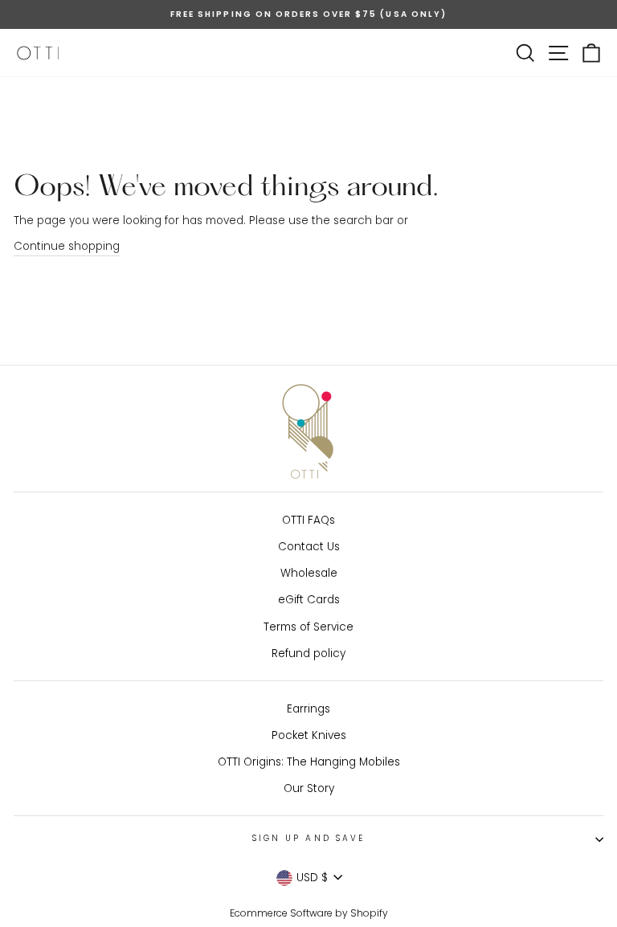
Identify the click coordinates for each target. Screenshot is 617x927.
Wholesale (308, 573)
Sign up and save (308, 838)
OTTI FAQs (308, 520)
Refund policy (308, 653)
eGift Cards (309, 599)
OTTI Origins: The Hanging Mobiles (309, 762)
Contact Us (309, 546)
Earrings (308, 709)
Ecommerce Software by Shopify (309, 913)
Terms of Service (308, 627)
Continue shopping (67, 246)
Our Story (309, 788)
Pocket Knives (309, 735)
